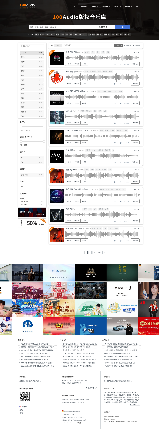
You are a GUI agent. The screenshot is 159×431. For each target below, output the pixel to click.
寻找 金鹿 (69, 150)
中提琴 (84, 209)
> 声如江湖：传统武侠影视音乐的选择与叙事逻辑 (35, 363)
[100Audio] (27, 6)
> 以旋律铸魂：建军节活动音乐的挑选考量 (118, 366)
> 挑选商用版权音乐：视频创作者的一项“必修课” (35, 356)
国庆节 (47, 34)
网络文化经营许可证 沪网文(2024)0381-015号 (74, 420)
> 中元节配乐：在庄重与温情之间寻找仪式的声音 (120, 350)
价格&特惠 (105, 6)
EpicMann (80, 170)
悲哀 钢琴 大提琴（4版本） (76, 91)
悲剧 (95, 111)
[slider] (21, 127)
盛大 (93, 52)
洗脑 (97, 34)
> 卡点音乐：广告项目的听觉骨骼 (73, 350)
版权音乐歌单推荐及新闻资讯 (30, 381)
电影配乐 (89, 111)
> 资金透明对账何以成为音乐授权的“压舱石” (34, 344)
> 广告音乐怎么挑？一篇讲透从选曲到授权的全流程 (79, 353)
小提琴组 (100, 150)
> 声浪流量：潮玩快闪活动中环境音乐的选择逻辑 (78, 363)
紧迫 (123, 189)
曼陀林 (102, 189)
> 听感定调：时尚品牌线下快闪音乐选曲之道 (77, 366)
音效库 (94, 6)
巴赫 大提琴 (70, 170)
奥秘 (112, 189)
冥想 (121, 34)
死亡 (99, 91)
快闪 (105, 34)
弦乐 (102, 52)
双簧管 (88, 150)
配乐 (106, 130)
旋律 (120, 91)
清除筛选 (67, 45)
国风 (66, 34)
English (24, 406)
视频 (97, 52)
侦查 (107, 189)
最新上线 (119, 45)
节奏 (101, 34)
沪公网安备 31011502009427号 (72, 411)
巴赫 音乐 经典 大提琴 (74, 228)
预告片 (53, 34)
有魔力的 (108, 150)
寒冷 (95, 209)
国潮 (89, 34)
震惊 (86, 71)
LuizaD (77, 111)
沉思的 (125, 130)
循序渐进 (93, 71)
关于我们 (116, 6)
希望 (107, 52)
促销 (125, 34)
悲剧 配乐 (69, 111)
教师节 (42, 34)
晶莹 (90, 209)
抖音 (80, 34)
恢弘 (110, 71)
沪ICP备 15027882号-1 (68, 414)
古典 (109, 170)
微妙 (101, 130)
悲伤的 (110, 91)
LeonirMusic (94, 189)
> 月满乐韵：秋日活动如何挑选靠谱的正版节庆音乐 (121, 344)
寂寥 (104, 91)
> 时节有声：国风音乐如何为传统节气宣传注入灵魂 (79, 359)
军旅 (82, 111)
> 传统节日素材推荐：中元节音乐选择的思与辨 (119, 363)
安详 (93, 150)
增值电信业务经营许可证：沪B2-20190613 (73, 417)
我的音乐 (127, 6)
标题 (105, 111)
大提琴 (87, 52)
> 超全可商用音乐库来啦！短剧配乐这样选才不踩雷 (36, 366)
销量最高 (128, 45)
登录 (137, 6)
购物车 (136, 64)
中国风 (62, 34)
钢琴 (117, 34)
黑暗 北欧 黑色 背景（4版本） (77, 189)
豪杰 (100, 111)
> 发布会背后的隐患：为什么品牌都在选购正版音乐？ (80, 344)
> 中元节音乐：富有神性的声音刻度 (116, 347)
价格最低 (137, 45)
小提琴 (104, 170)
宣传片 (85, 34)
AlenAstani (95, 130)
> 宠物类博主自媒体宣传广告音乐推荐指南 (76, 347)
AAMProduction (79, 150)
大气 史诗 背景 (71, 72)
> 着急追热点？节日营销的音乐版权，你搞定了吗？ (121, 356)
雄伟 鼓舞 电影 (71, 52)
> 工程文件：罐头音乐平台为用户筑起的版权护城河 (36, 347)
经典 (116, 228)
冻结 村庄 (69, 209)
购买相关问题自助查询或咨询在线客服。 (118, 381)
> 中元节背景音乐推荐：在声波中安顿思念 (118, 359)
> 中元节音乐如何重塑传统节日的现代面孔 (118, 353)
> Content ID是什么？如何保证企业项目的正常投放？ (37, 350)
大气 (129, 34)
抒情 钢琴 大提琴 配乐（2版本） (78, 130)
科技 (93, 34)
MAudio (81, 71)
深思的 (112, 130)
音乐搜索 (84, 6)
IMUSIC (81, 52)
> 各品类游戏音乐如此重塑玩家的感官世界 (33, 359)
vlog (109, 34)
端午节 (75, 34)
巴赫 (92, 170)
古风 (57, 34)
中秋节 (37, 34)
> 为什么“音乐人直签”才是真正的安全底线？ (34, 353)
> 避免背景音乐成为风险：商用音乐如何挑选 (77, 356)
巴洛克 (98, 170)
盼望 (115, 91)
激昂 (99, 71)
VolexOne (78, 209)
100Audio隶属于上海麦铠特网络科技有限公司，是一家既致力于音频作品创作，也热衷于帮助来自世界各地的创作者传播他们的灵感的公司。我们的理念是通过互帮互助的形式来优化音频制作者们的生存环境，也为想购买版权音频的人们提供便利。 (122, 397)
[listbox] (105, 27)
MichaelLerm (92, 91)
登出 (21, 413)
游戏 (70, 34)
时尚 (113, 34)
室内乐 (86, 170)
